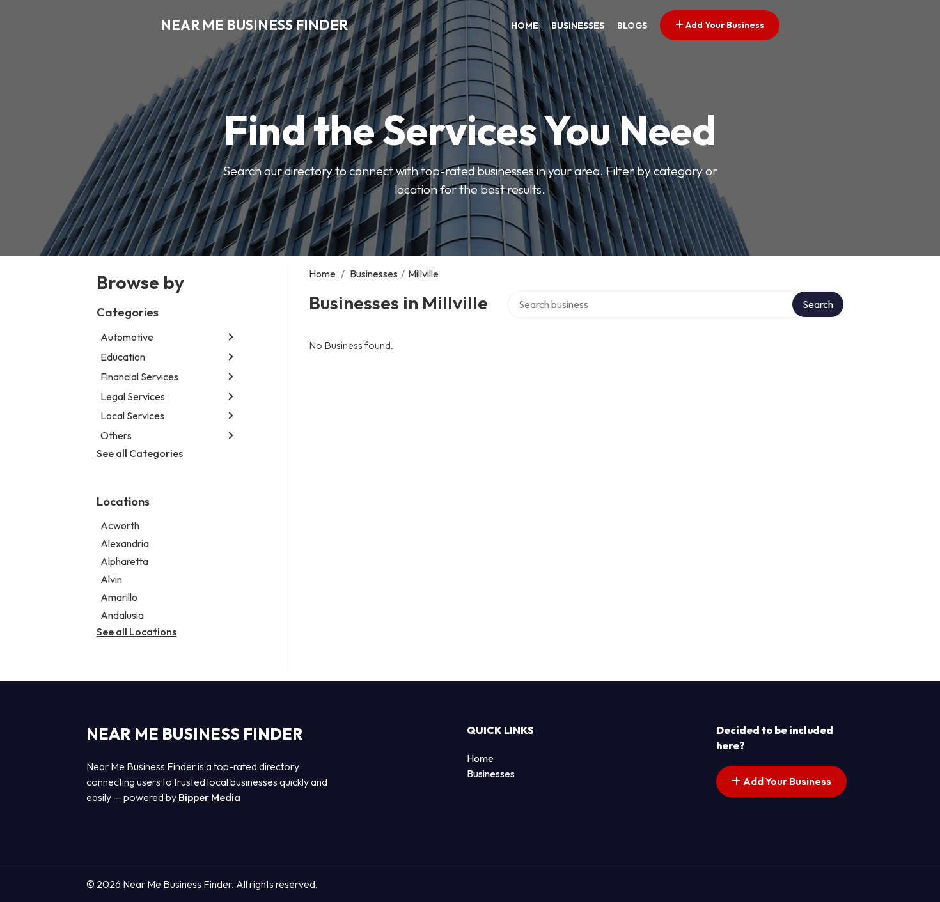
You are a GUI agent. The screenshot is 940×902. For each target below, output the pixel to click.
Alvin (111, 579)
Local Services (132, 415)
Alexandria (124, 543)
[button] (231, 337)
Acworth (119, 525)
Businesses (577, 25)
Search (818, 304)
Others (116, 435)
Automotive (126, 336)
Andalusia (122, 615)
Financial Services (139, 376)
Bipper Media (209, 797)
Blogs (632, 25)
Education (122, 356)
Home (524, 25)
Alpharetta (124, 561)
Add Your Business (724, 25)
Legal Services (132, 396)
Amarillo (118, 597)
